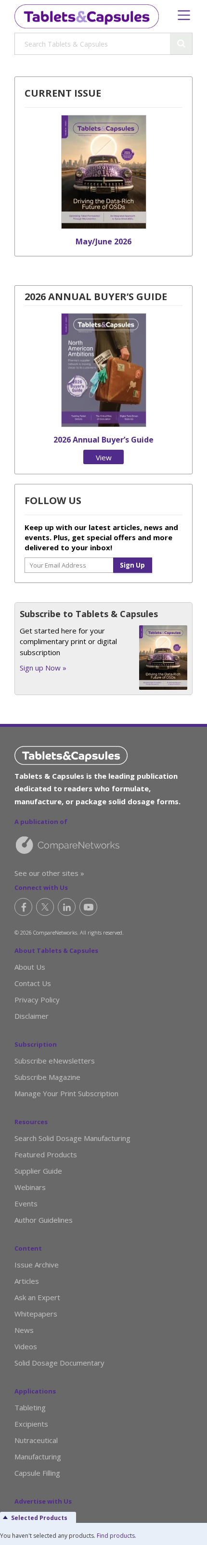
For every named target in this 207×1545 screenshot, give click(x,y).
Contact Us (32, 983)
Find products (116, 1536)
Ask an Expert (37, 1297)
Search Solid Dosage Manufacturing (72, 1138)
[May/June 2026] (103, 226)
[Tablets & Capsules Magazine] (86, 16)
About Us (29, 967)
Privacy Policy (37, 999)
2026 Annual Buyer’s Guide (103, 439)
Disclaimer (31, 1016)
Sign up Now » (43, 667)
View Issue (103, 458)
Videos (25, 1346)
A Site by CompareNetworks (98, 845)
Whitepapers (35, 1313)
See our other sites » (49, 873)
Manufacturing (37, 1456)
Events (26, 1203)
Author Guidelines (43, 1220)
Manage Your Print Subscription (66, 1093)
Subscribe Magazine (47, 1077)
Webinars (30, 1187)
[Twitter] (45, 907)
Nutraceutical (36, 1440)
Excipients (31, 1424)
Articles (26, 1281)
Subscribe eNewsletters (54, 1060)
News (24, 1330)
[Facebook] (23, 907)
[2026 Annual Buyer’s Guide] (103, 424)
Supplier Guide (38, 1171)
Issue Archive (36, 1264)
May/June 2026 (103, 241)
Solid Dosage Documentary (59, 1363)
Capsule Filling (37, 1473)
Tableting (30, 1407)
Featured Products (45, 1154)
